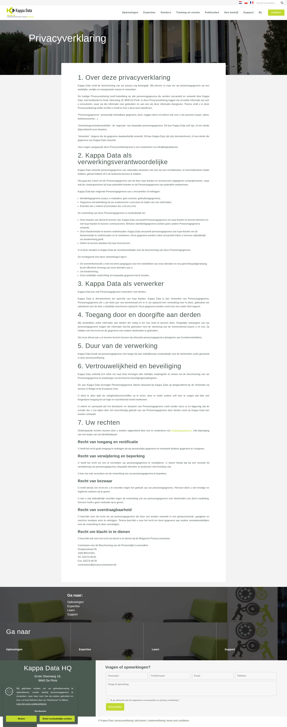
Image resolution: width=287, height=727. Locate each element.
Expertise (73, 606)
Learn (71, 610)
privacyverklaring (124, 720)
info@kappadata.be (181, 430)
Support (72, 614)
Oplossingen (14, 649)
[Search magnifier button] (282, 3)
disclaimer (140, 720)
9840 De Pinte (47, 680)
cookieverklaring (156, 720)
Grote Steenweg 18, (47, 676)
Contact (276, 12)
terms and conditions (178, 720)
